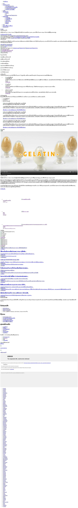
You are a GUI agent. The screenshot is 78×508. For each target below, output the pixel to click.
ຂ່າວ (4, 24)
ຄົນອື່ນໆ (7, 23)
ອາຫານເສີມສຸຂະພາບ (12, 109)
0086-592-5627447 (6, 309)
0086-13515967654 (7, 310)
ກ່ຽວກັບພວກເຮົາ (6, 4)
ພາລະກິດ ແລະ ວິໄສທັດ (10, 9)
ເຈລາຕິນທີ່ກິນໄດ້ (8, 18)
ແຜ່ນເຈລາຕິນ (8, 21)
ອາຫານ (7, 13)
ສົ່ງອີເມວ (2, 343)
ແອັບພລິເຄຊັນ (5, 11)
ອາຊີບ (4, 10)
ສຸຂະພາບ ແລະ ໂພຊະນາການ (11, 15)
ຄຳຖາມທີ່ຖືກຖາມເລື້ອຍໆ (8, 25)
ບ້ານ (4, 3)
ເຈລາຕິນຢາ (7, 17)
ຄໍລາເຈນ (7, 22)
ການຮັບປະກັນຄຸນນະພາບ (10, 8)
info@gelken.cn (6, 308)
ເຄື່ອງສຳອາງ (5, 109)
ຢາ (6, 14)
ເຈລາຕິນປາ (7, 20)
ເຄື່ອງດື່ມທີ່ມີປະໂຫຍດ (21, 109)
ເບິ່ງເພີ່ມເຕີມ (2, 188)
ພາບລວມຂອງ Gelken (9, 6)
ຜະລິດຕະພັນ (5, 16)
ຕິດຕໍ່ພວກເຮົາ (5, 26)
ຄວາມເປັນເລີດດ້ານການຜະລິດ (11, 7)
